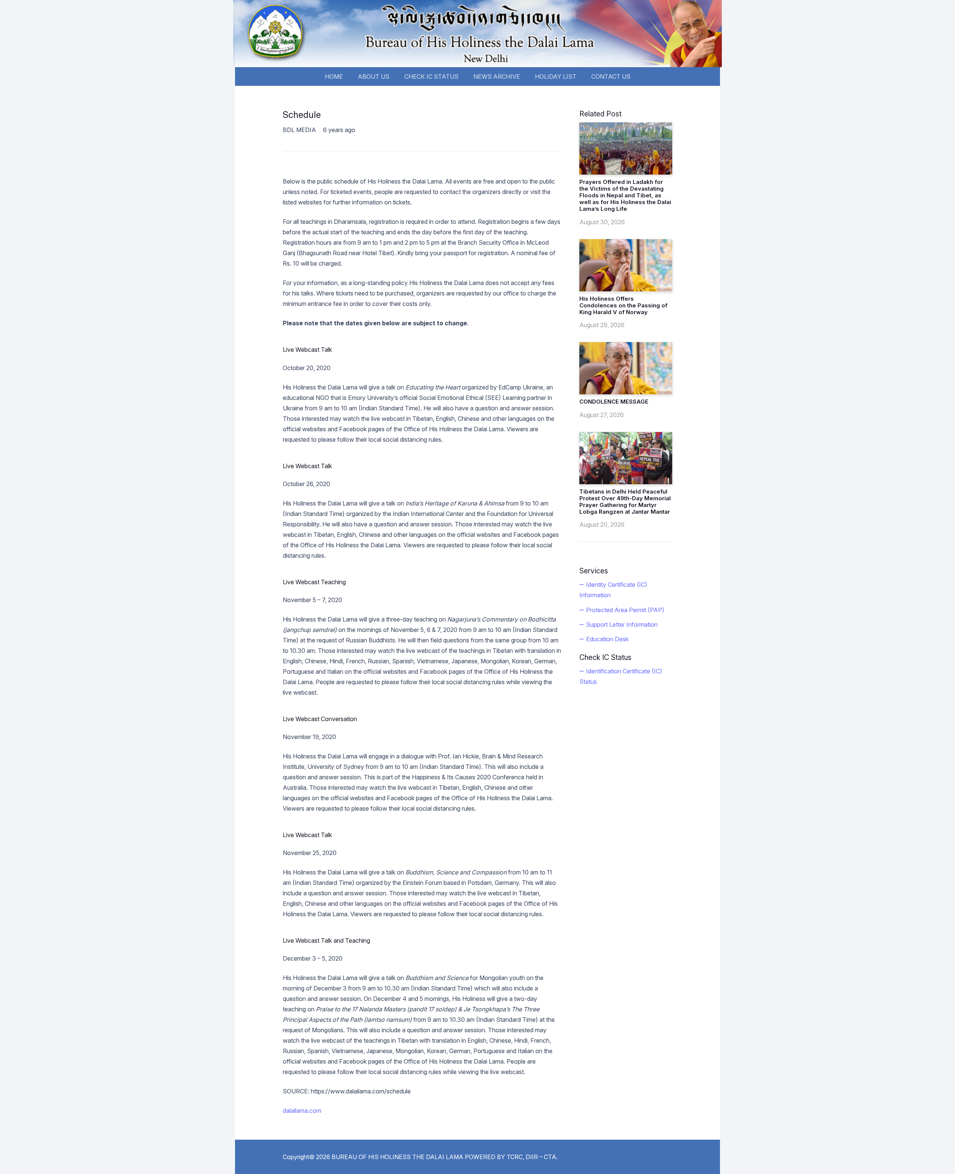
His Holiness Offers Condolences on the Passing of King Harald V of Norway (623, 305)
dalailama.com (302, 1110)
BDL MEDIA (299, 130)
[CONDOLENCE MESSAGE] (625, 368)
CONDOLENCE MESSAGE (613, 401)
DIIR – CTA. (542, 1157)
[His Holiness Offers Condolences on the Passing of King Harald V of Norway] (625, 265)
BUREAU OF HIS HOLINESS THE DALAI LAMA (397, 1157)
